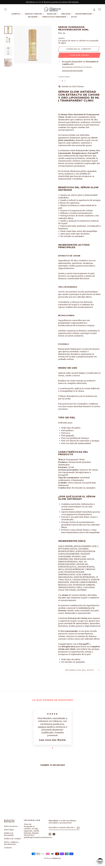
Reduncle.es (56, 858)
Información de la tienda (72, 71)
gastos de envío (69, 41)
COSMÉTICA (15, 14)
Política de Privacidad (9, 834)
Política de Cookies (12, 839)
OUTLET (74, 17)
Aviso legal (9, 830)
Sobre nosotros (11, 826)
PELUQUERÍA (33, 17)
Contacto (8, 848)
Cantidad (64, 77)
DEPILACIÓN (66, 14)
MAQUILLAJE (52, 14)
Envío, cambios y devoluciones (11, 843)
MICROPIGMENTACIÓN (83, 14)
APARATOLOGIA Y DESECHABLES (54, 17)
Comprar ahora (79, 55)
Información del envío (79, 670)
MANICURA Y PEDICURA (33, 14)
